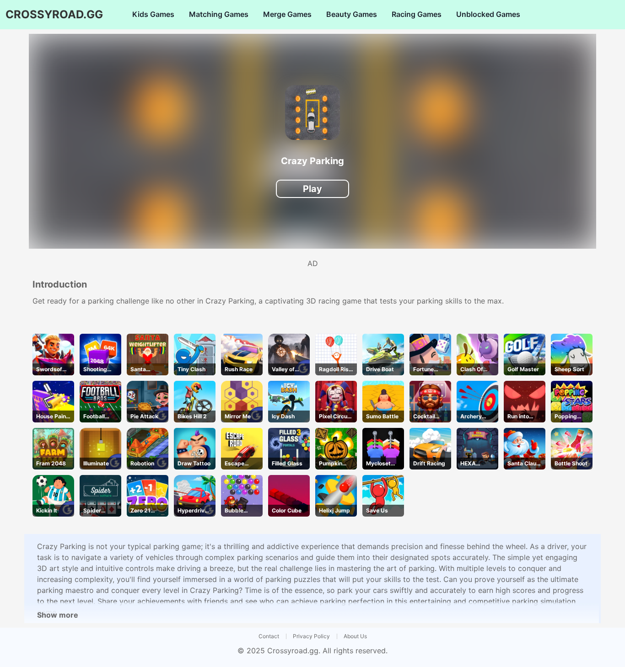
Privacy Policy (311, 636)
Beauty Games (351, 14)
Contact (269, 636)
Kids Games (153, 14)
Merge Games (287, 14)
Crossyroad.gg (292, 650)
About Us (355, 636)
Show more (57, 614)
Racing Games (417, 14)
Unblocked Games (488, 14)
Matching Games (218, 14)
